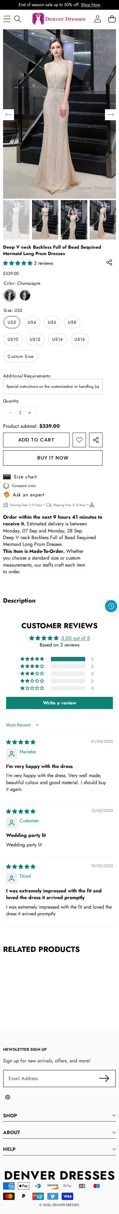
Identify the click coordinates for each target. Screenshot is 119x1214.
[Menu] (7, 19)
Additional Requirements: (27, 376)
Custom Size (21, 356)
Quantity (11, 401)
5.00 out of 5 (75, 638)
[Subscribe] (104, 1078)
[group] (16, 220)
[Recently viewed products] (111, 606)
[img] (20, 742)
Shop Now (90, 5)
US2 (12, 322)
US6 (52, 322)
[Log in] (97, 19)
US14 (57, 339)
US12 (35, 339)
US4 (32, 322)
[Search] (17, 19)
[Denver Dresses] (59, 19)
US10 (13, 339)
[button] (111, 620)
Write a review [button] (59, 702)
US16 (79, 339)
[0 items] (112, 19)
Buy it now (53, 457)
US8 (72, 322)
